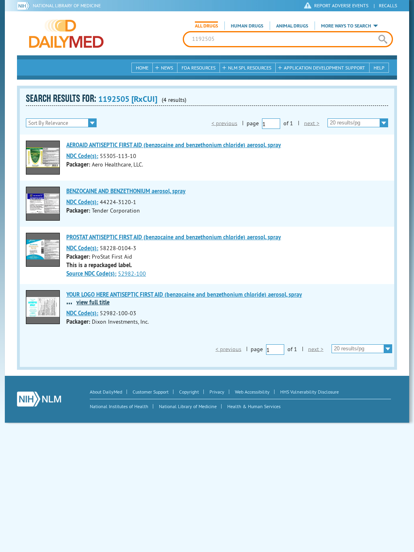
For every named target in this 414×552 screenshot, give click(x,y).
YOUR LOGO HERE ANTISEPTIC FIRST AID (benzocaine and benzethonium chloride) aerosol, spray (184, 294)
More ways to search (346, 26)
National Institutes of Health (119, 406)
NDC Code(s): (82, 156)
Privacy (216, 392)
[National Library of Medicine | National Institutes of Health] (39, 399)
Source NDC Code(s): (91, 273)
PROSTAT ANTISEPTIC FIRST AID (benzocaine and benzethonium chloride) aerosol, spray (173, 237)
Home (142, 68)
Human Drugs (247, 26)
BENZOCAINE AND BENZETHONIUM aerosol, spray (126, 191)
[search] (383, 39)
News (167, 68)
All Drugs (206, 26)
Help (379, 68)
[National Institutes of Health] (25, 5)
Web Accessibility (252, 392)
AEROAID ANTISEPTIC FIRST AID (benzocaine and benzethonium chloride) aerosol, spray (173, 145)
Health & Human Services (254, 406)
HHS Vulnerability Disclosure (309, 392)
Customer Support (151, 392)
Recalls (388, 5)
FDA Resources (198, 68)
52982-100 (132, 273)
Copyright (189, 392)
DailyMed (66, 33)
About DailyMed (106, 392)
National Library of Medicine (67, 5)
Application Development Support (324, 68)
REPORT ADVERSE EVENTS (341, 5)
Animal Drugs (292, 26)
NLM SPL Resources (249, 68)
